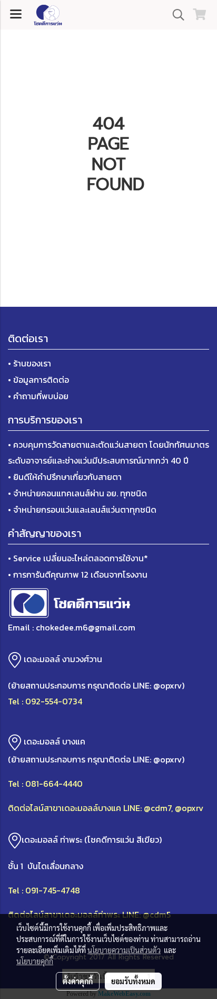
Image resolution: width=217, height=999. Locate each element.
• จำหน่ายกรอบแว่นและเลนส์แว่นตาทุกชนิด (82, 509)
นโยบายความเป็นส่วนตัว (124, 950)
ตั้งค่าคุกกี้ (78, 981)
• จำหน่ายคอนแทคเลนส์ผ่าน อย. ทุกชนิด (77, 493)
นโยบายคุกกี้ (34, 961)
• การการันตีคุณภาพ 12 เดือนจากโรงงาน (77, 574)
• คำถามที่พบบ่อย (38, 396)
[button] (174, 15)
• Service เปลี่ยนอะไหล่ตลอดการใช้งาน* (78, 558)
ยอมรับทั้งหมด (133, 981)
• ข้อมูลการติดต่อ (38, 379)
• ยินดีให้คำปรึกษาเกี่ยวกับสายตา (65, 476)
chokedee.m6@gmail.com (85, 627)
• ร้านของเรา (29, 363)
